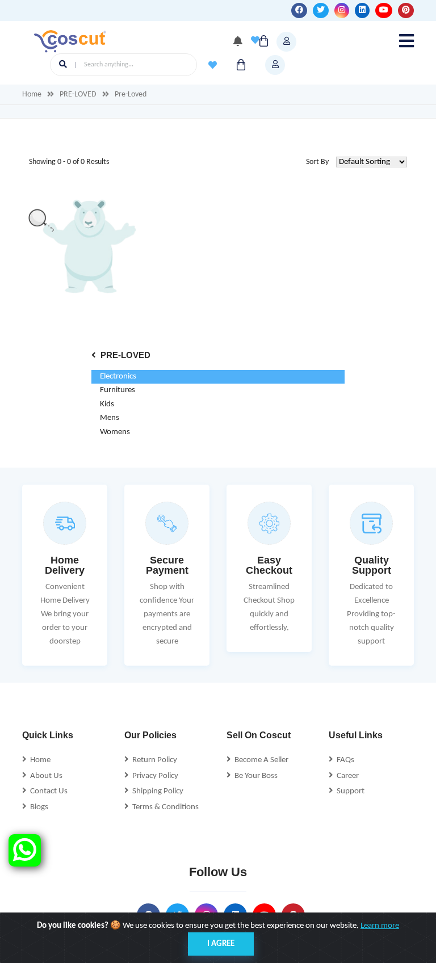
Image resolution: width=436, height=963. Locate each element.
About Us (44, 776)
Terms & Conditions (164, 807)
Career (346, 776)
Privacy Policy (153, 776)
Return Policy (153, 760)
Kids (107, 404)
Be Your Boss (254, 776)
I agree (220, 944)
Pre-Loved (130, 94)
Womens (115, 432)
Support (348, 791)
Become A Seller (259, 760)
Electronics (118, 376)
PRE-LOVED (78, 94)
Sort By (317, 162)
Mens (109, 418)
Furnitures (117, 390)
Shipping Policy (156, 791)
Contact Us (47, 791)
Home (31, 94)
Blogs (37, 807)
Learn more (379, 926)
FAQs (343, 760)
